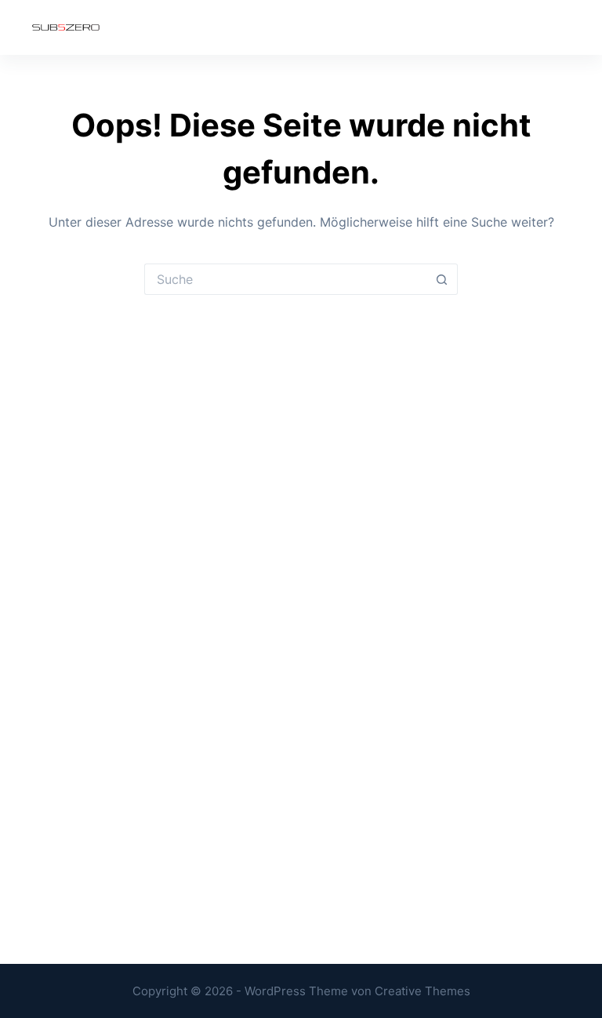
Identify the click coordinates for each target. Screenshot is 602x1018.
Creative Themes (422, 990)
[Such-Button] (442, 279)
